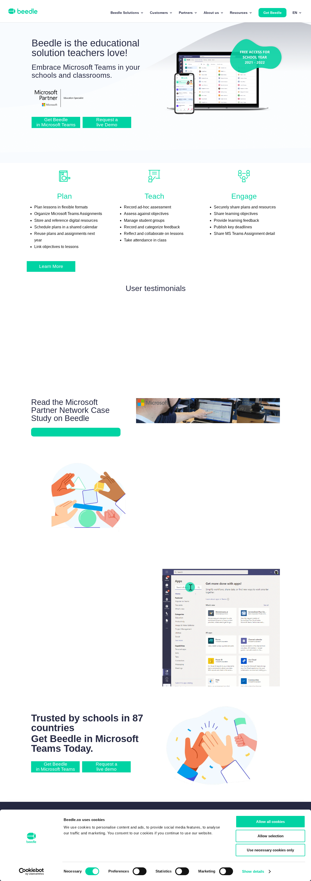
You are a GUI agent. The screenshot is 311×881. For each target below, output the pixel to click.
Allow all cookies (270, 822)
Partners (186, 13)
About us (211, 13)
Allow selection (271, 836)
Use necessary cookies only (270, 850)
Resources (239, 13)
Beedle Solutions (125, 13)
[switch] (140, 871)
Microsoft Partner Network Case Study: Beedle (74, 432)
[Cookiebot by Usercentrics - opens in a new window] (31, 871)
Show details (253, 871)
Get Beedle (272, 13)
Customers (159, 13)
